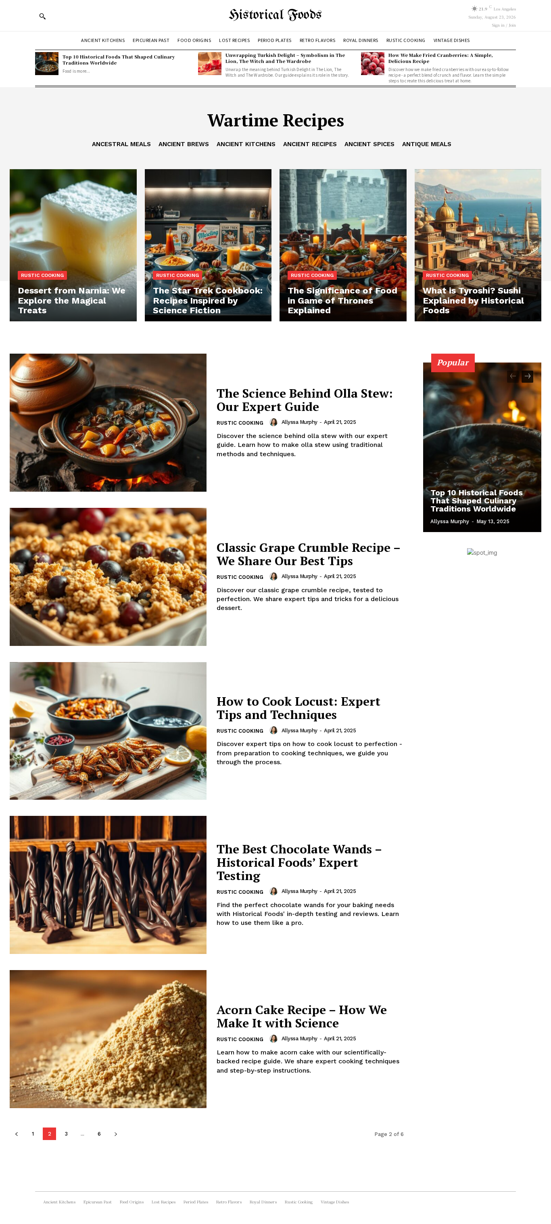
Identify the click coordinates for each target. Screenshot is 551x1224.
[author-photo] (274, 422)
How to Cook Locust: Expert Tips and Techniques (298, 708)
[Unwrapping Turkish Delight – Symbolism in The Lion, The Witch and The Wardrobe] (209, 63)
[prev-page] (16, 1134)
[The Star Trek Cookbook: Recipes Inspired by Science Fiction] (208, 245)
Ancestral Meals (121, 144)
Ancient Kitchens (246, 144)
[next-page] (115, 1134)
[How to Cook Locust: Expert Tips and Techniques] (108, 731)
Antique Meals (426, 144)
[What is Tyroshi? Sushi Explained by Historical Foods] (478, 245)
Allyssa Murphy (299, 422)
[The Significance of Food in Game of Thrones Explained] (343, 245)
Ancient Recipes (310, 144)
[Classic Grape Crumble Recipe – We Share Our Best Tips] (108, 577)
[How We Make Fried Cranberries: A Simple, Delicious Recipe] (372, 63)
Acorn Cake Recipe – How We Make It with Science (302, 1016)
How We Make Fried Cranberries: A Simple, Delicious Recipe (440, 58)
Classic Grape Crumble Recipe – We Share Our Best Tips (309, 554)
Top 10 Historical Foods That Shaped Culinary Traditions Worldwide (119, 59)
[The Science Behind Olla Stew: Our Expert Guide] (108, 423)
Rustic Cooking (42, 275)
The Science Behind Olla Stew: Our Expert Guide (305, 400)
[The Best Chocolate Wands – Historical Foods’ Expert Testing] (108, 885)
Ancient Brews (184, 144)
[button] (42, 16)
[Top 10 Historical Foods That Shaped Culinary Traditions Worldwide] (46, 63)
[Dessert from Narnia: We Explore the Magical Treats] (73, 245)
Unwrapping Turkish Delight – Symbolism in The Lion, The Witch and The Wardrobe (285, 58)
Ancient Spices (369, 144)
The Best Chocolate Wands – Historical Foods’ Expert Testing (299, 862)
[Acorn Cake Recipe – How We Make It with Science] (108, 1039)
